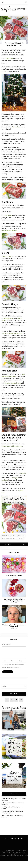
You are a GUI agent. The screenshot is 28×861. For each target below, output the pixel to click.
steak (21, 538)
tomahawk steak (7, 318)
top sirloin (8, 215)
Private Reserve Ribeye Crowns (12, 446)
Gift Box (14, 535)
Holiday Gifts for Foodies (9, 538)
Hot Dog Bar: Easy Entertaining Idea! (14, 575)
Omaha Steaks (16, 127)
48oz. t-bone (7, 256)
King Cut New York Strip (13, 383)
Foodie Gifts (5, 535)
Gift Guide (21, 535)
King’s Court (9, 58)
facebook (5, 480)
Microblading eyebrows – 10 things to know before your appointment (14, 626)
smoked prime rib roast (9, 230)
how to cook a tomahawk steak (12, 333)
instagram (15, 478)
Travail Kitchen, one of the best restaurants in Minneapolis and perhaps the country (14, 600)
